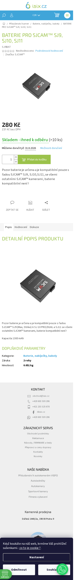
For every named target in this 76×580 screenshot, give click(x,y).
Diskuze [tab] (34, 227)
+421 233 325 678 (40, 406)
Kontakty (38, 452)
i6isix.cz (41, 412)
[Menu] (67, 15)
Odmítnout (19, 570)
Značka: (15, 55)
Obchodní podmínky (38, 433)
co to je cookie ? (30, 548)
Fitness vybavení (38, 496)
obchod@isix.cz (41, 396)
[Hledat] (4, 15)
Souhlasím (54, 570)
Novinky (38, 456)
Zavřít (22, 195)
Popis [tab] (8, 227)
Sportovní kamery (38, 491)
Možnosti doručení (51, 148)
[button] (62, 569)
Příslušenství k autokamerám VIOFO (38, 475)
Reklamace (38, 438)
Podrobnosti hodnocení (49, 51)
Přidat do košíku (37, 159)
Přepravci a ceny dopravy (38, 447)
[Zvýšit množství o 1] (16, 157)
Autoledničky (38, 480)
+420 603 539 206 (40, 401)
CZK (35, 15)
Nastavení (36, 557)
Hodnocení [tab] (21, 227)
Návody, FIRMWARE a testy (38, 442)
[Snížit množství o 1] (16, 161)
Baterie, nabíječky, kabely (40, 356)
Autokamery (38, 486)
